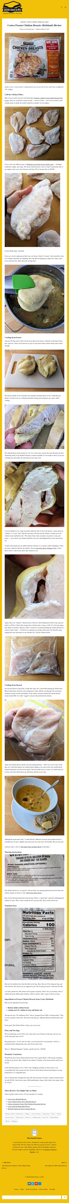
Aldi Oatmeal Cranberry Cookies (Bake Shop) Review (16, 1165)
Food (53, 1114)
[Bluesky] (39, 1183)
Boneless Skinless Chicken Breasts (14, 1114)
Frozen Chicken (10, 1117)
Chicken (23, 22)
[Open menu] (61, 7)
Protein (8, 1121)
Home (22, 1189)
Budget (27, 1114)
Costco (29, 22)
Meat (47, 22)
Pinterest (53, 1149)
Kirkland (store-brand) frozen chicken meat (40, 164)
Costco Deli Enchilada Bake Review (19, 1106)
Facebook (47, 1149)
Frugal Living (19, 1117)
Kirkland (41, 22)
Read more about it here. (34, 893)
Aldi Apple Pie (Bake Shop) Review (56, 1164)
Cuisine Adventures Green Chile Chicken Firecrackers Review (27, 1104)
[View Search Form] (65, 7)
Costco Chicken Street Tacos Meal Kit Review (22, 1102)
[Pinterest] (36, 1183)
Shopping (14, 1121)
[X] (32, 1183)
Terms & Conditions (32, 1189)
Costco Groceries (36, 1114)
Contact (16, 1189)
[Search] (64, 1197)
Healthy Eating (37, 1117)
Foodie (59, 1114)
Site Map (52, 1189)
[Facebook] (29, 1183)
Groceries (28, 1117)
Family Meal (46, 1114)
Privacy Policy (43, 1189)
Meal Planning (54, 1117)
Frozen (34, 22)
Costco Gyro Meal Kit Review (17, 1099)
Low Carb (45, 1117)
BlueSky (32, 1152)
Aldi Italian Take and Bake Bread (31, 847)
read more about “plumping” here (46, 548)
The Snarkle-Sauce (29, 29)
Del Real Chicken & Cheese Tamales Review (21, 1109)
